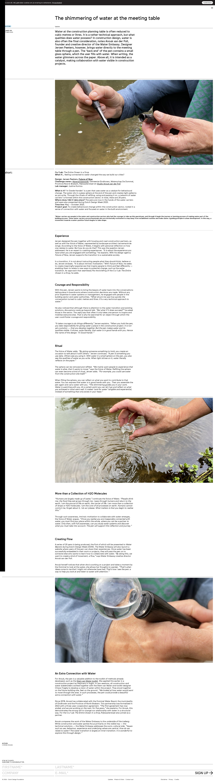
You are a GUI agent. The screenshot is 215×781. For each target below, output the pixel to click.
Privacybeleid (57, 3)
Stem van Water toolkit (87, 681)
